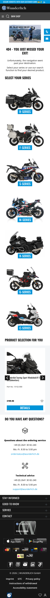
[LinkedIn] (32, 565)
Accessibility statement (25, 587)
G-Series (25, 292)
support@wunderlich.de (25, 489)
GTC (20, 578)
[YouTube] (25, 565)
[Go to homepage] (14, 7)
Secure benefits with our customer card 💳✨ (22, 1)
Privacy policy (33, 578)
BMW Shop (15, 16)
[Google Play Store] (36, 541)
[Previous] (7, 377)
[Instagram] (17, 565)
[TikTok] (40, 565)
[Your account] (45, 595)
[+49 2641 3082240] (47, 32)
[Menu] (2, 16)
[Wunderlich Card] (25, 528)
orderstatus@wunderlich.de (25, 454)
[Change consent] (9, 595)
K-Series (25, 256)
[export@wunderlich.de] (47, 39)
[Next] (42, 377)
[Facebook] (10, 565)
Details (25, 407)
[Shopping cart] (49, 16)
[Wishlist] (40, 595)
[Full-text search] (7, 16)
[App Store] (13, 541)
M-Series (25, 219)
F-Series (25, 147)
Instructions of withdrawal (23, 583)
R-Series (25, 111)
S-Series (25, 183)
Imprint (10, 578)
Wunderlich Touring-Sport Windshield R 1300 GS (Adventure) (25, 379)
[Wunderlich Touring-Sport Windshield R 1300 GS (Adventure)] (25, 362)
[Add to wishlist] (42, 401)
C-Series (25, 328)
